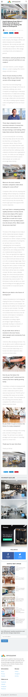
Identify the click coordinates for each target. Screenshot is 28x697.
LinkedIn (3, 684)
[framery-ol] (14, 535)
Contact (3, 676)
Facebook (3, 682)
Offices (16, 671)
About (2, 671)
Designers (17, 673)
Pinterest (3, 688)
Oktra (4, 37)
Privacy (3, 673)
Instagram (3, 686)
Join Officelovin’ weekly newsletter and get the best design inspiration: (13, 632)
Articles (14, 30)
